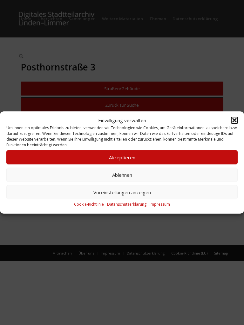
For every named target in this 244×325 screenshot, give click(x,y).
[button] (234, 120)
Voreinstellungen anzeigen (122, 192)
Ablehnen (122, 175)
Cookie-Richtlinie (89, 204)
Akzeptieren (122, 157)
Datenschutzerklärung (126, 204)
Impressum (160, 204)
